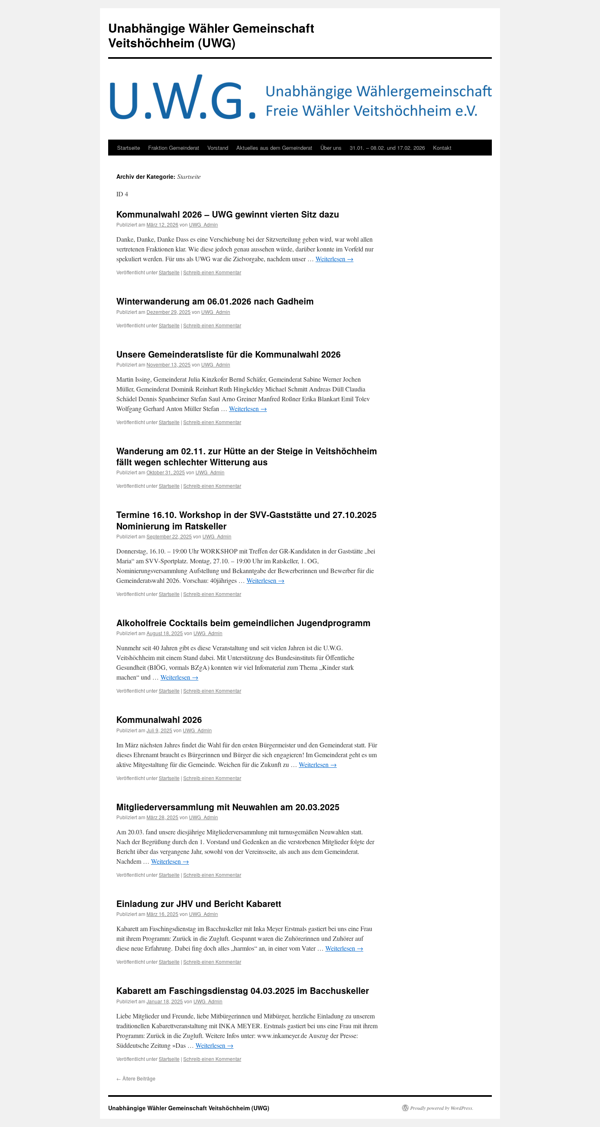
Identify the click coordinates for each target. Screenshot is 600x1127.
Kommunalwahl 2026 (159, 719)
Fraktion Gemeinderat (173, 147)
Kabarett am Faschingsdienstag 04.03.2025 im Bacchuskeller (242, 990)
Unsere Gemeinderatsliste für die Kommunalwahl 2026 (228, 354)
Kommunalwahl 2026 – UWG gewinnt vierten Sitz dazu (227, 214)
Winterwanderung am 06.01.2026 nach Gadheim (215, 301)
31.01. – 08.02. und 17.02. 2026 (387, 147)
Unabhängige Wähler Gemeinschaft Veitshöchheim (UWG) (211, 35)
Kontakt (442, 147)
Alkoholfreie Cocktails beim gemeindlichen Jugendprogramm (243, 622)
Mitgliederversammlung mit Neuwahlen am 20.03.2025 (228, 806)
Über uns (331, 147)
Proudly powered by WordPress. (441, 1108)
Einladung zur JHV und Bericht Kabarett (198, 903)
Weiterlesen (334, 258)
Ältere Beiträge (136, 1078)
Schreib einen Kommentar (212, 272)
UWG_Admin (203, 224)
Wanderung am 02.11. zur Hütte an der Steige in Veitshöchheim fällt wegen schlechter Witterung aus (246, 456)
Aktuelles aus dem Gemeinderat (274, 147)
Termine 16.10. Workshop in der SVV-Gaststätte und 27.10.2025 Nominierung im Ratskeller (246, 519)
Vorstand (217, 147)
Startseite (128, 147)
